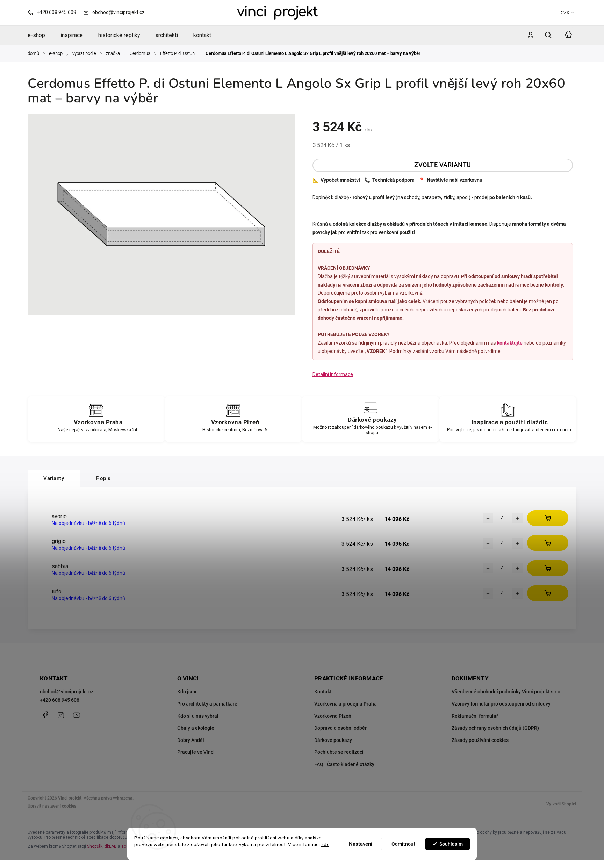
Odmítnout (403, 844)
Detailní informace (332, 374)
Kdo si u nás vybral (197, 716)
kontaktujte (510, 343)
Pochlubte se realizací (339, 752)
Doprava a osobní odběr (340, 728)
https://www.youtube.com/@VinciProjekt (76, 715)
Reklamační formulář (475, 716)
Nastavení (360, 844)
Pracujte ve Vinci (196, 752)
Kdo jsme (187, 691)
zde (325, 844)
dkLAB (111, 846)
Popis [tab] (103, 478)
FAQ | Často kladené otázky (344, 764)
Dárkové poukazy (333, 740)
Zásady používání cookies (480, 740)
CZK (565, 12)
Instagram (61, 715)
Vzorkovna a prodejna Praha (345, 704)
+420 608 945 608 (59, 700)
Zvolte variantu (442, 164)
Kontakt (323, 691)
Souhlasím (451, 844)
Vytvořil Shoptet (561, 804)
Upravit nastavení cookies (52, 806)
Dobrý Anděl (190, 740)
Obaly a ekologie (195, 728)
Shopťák (94, 846)
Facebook (45, 715)
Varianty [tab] (53, 478)
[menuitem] (40, 35)
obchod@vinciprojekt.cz (66, 691)
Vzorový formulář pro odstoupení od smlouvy (501, 704)
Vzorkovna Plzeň (332, 716)
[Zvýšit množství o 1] (517, 518)
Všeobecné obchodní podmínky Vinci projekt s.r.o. (507, 691)
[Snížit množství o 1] (488, 518)
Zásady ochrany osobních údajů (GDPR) (495, 728)
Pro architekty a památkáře (207, 704)
